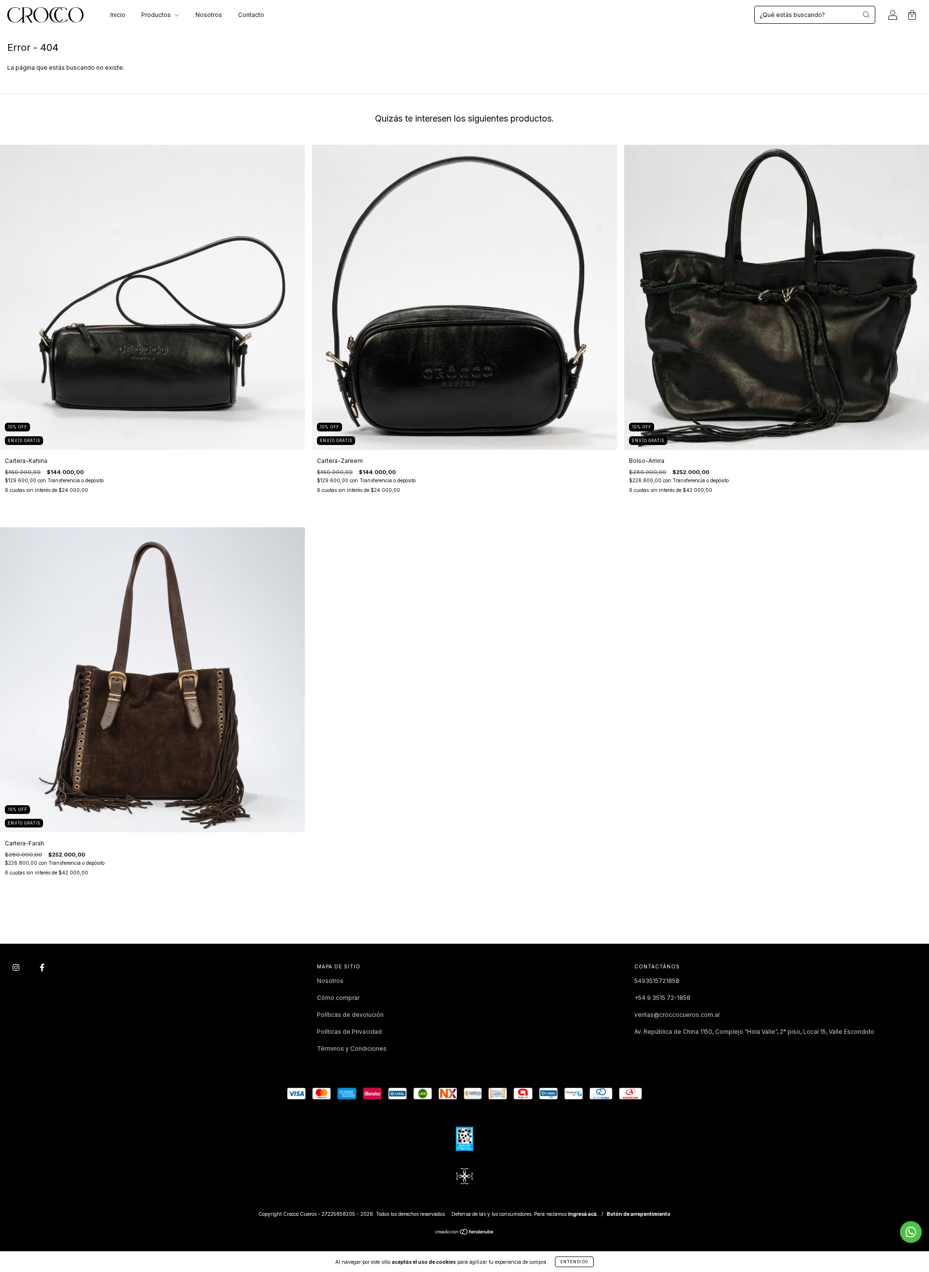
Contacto (251, 14)
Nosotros (208, 14)
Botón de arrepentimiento (639, 1214)
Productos (156, 14)
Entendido (574, 1261)
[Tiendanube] (465, 1233)
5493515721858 (656, 980)
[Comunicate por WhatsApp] (911, 1232)
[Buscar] (866, 14)
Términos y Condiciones (352, 1048)
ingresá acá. (583, 1214)
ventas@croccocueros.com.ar (677, 1014)
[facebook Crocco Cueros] (42, 967)
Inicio (117, 14)
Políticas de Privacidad (349, 1031)
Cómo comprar (338, 997)
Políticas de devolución (350, 1014)
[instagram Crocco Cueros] (16, 967)
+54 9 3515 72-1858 (662, 997)
